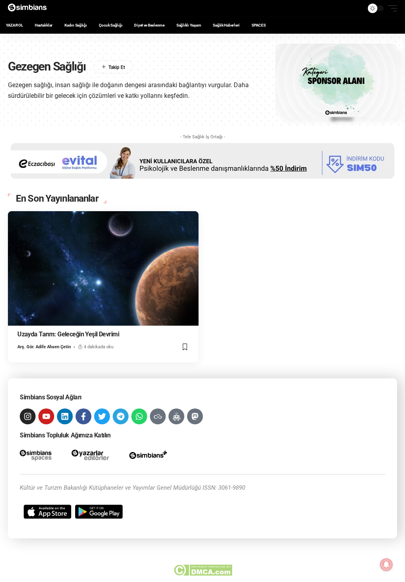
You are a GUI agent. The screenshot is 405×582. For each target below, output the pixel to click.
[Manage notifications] (386, 564)
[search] (355, 8)
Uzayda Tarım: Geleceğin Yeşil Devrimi (68, 334)
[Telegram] (121, 416)
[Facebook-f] (83, 416)
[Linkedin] (65, 416)
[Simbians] (30, 8)
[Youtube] (46, 416)
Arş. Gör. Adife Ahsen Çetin (44, 346)
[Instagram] (28, 416)
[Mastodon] (195, 416)
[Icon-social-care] (176, 416)
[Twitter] (102, 416)
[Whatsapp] (139, 416)
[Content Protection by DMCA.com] (202, 570)
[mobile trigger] (390, 8)
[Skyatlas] (158, 416)
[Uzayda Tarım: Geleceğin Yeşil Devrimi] (103, 268)
